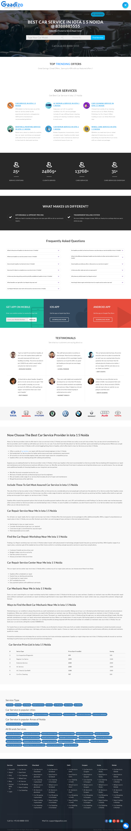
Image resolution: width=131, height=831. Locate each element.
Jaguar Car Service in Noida (14, 745)
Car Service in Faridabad (40, 714)
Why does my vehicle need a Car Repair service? (84, 276)
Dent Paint (18, 705)
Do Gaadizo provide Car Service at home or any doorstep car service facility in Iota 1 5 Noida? (96, 250)
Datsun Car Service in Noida (103, 737)
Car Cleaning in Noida (103, 781)
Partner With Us (11, 786)
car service (24, 451)
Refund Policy (118, 829)
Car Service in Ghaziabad (84, 714)
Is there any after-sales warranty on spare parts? (84, 270)
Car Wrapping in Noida (103, 796)
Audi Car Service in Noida (49, 741)
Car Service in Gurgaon (26, 714)
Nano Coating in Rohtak (118, 801)
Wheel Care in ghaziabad (38, 786)
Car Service (22, 769)
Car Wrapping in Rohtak (118, 796)
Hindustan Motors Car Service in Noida (34, 745)
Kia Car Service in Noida (71, 745)
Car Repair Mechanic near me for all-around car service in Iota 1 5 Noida (26, 288)
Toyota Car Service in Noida (66, 733)
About (11, 772)
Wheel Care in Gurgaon (88, 786)
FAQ (10, 775)
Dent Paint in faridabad (53, 776)
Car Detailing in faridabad (53, 806)
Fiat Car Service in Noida (81, 741)
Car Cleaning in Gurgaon (88, 781)
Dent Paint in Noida (103, 776)
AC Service (49, 705)
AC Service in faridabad (53, 791)
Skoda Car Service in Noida (14, 741)
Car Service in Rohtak (55, 714)
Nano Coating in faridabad (53, 801)
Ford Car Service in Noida (13, 737)
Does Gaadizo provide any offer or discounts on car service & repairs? (89, 264)
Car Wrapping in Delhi (73, 796)
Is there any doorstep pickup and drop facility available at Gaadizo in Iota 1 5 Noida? (29, 276)
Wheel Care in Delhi (73, 786)
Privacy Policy (107, 829)
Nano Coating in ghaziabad (38, 801)
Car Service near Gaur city (14, 724)
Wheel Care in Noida (103, 786)
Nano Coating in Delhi (73, 801)
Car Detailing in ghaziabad (38, 806)
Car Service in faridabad (53, 770)
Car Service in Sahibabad (99, 714)
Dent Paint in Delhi (73, 776)
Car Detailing (78, 705)
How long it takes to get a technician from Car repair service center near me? (91, 282)
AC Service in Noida (103, 791)
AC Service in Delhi (73, 791)
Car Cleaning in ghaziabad (38, 781)
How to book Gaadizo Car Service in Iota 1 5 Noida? (21, 264)
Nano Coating (68, 705)
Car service (10, 705)
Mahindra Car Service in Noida (84, 733)
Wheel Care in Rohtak (118, 786)
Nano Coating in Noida (103, 801)
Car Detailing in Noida (103, 806)
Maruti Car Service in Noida (14, 733)
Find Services (98, 37)
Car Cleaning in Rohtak (118, 781)
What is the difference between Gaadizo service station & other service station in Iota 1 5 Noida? (95, 257)
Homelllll (12, 769)
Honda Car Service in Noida (49, 733)
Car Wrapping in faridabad (53, 796)
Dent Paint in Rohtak (118, 776)
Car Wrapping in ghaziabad (38, 796)
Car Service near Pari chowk (30, 724)
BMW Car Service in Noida (66, 741)
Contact (11, 778)
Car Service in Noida (69, 714)
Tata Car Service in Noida (101, 733)
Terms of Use (97, 829)
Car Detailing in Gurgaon (88, 806)
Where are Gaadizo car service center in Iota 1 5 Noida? (22, 256)
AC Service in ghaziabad (38, 791)
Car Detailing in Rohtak (118, 806)
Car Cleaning (26, 705)
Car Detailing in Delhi (73, 806)
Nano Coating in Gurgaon (88, 801)
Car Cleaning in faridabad (53, 781)
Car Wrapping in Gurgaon (88, 796)
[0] (125, 4)
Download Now (59, 319)
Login (10, 791)
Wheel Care (22, 778)
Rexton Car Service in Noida (54, 745)
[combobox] (44, 37)
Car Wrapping (58, 705)
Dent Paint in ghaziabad (38, 776)
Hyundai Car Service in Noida (32, 733)
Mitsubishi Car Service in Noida (32, 741)
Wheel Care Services (38, 705)
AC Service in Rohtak (118, 791)
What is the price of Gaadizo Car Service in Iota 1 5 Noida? (22, 250)
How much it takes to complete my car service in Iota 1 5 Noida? (24, 270)
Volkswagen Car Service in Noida (68, 737)
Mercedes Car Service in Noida (99, 741)
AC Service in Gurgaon (88, 791)
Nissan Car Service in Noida (86, 737)
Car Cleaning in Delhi (73, 781)
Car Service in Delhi (12, 714)
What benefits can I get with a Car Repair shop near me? (22, 282)
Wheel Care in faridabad (53, 786)
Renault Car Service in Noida (49, 737)
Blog (10, 781)
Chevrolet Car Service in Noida (31, 737)
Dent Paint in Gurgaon (88, 776)
